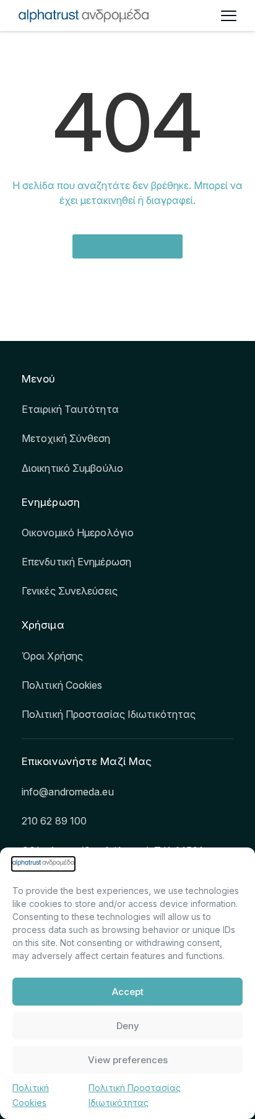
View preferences (128, 1060)
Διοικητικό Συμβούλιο (72, 468)
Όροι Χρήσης (52, 656)
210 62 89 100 (54, 821)
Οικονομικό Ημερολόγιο (78, 532)
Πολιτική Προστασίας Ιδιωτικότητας (109, 714)
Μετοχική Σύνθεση (66, 438)
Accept (128, 991)
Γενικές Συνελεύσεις (70, 591)
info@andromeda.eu (68, 791)
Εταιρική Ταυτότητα (70, 409)
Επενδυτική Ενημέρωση (76, 561)
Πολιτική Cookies (62, 685)
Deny (127, 1026)
